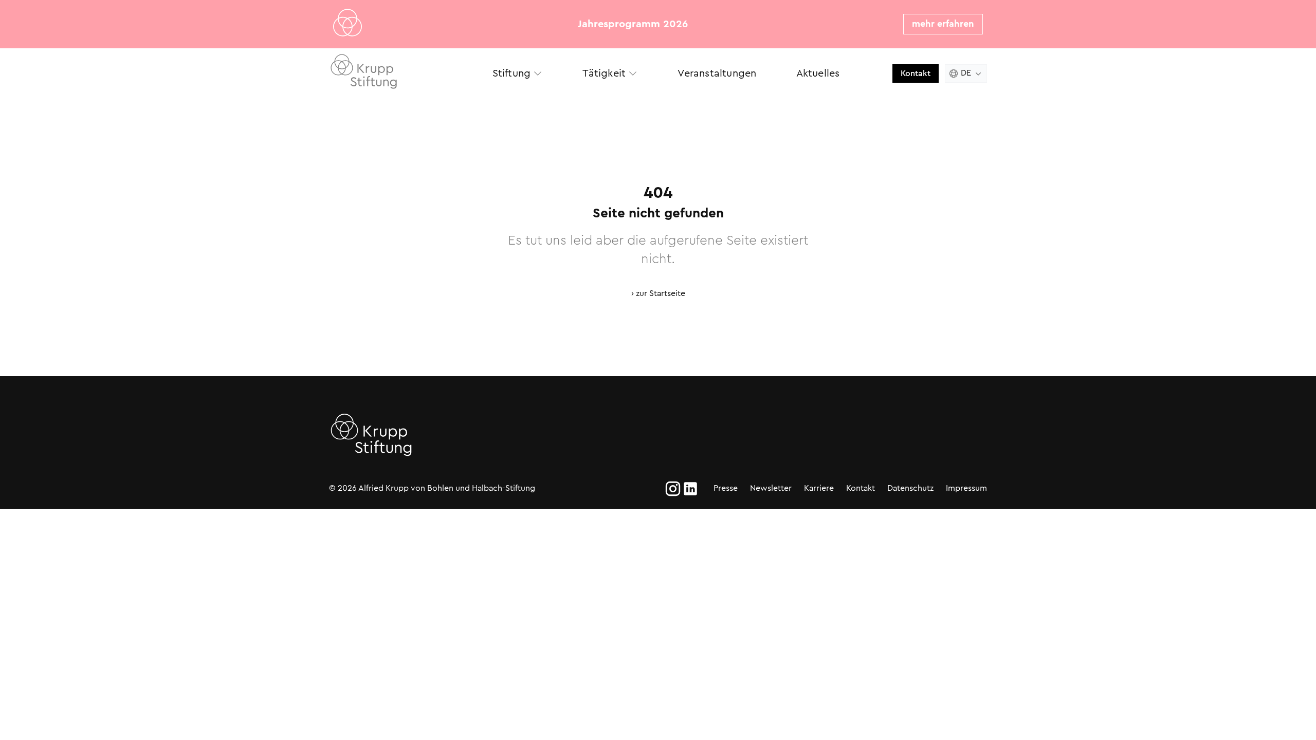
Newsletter (771, 488)
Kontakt (915, 73)
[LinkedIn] (690, 488)
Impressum (966, 488)
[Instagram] (673, 488)
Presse (726, 488)
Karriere (819, 488)
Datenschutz (910, 488)
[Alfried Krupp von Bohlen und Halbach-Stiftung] (400, 73)
